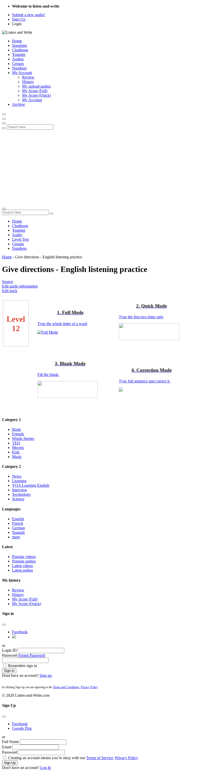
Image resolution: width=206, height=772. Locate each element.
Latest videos (22, 566)
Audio (17, 235)
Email (6, 747)
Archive (18, 104)
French (17, 523)
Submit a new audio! (28, 15)
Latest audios (22, 570)
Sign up (45, 675)
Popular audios (24, 561)
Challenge (20, 50)
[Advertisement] (103, 167)
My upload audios (36, 86)
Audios (18, 59)
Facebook (20, 632)
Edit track (9, 291)
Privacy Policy (89, 687)
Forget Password (31, 655)
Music (17, 456)
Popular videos (24, 556)
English (18, 519)
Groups (18, 63)
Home (17, 41)
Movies (18, 447)
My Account (22, 73)
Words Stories (23, 438)
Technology (21, 494)
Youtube (18, 54)
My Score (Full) (34, 91)
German (18, 528)
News (16, 476)
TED (16, 443)
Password (9, 655)
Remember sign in (22, 665)
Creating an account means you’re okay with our (73, 758)
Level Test (20, 239)
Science (18, 499)
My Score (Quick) (36, 95)
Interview (19, 490)
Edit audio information (20, 286)
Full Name (10, 742)
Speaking (19, 45)
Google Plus (22, 728)
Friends (18, 434)
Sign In (9, 671)
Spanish (18, 532)
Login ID (9, 650)
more (16, 537)
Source (7, 281)
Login (17, 24)
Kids (16, 452)
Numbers (19, 68)
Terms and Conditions (66, 687)
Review (28, 77)
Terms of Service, (100, 758)
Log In (45, 767)
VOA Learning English (30, 485)
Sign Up (18, 19)
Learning (19, 481)
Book (16, 429)
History (28, 82)
